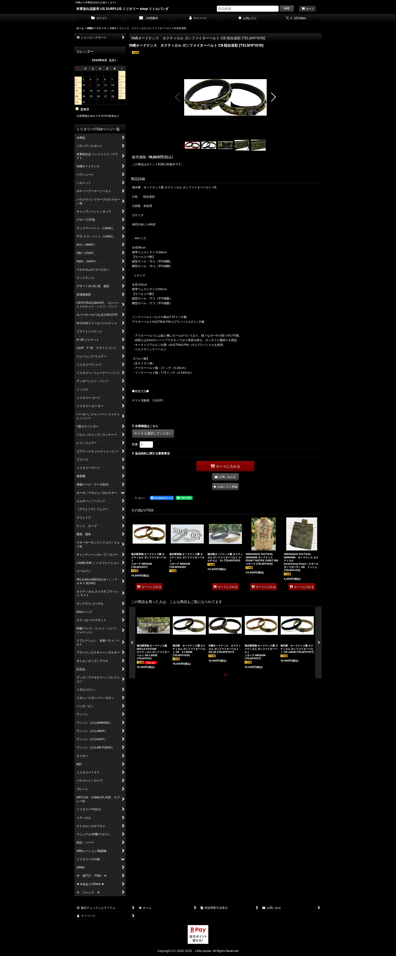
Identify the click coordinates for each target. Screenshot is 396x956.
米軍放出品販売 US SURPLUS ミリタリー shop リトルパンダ (122, 9)
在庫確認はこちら (146, 426)
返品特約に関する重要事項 (152, 453)
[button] (178, 97)
